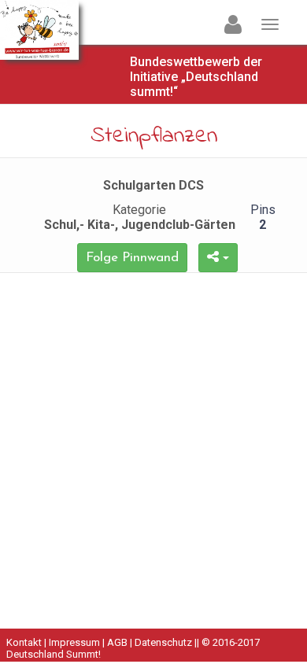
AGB (117, 642)
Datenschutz (163, 642)
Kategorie (139, 217)
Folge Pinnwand (132, 257)
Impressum (74, 642)
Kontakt (24, 642)
